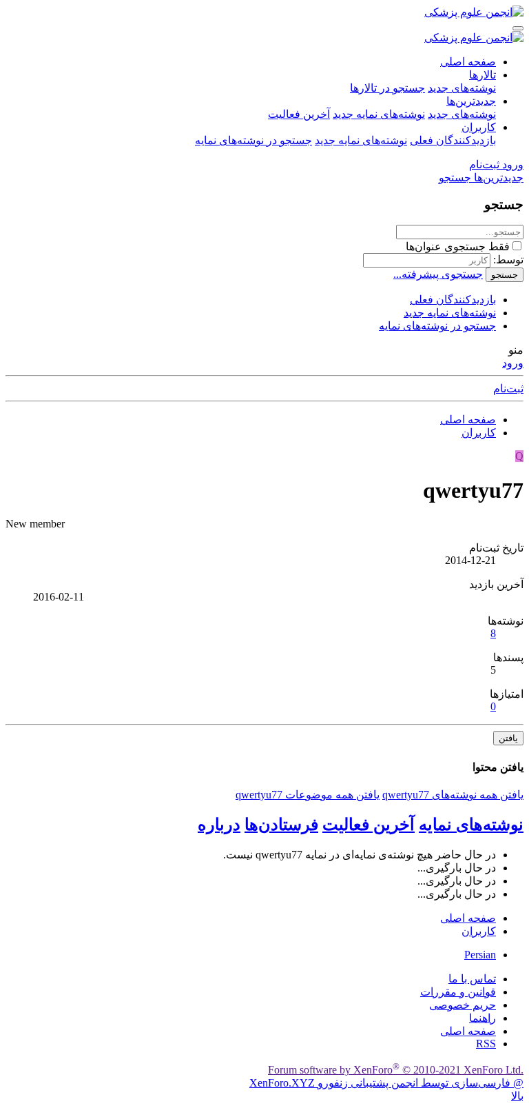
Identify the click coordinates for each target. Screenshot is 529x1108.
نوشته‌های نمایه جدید (379, 114)
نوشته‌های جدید (462, 88)
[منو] (517, 28)
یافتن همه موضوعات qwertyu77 (308, 794)
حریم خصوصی (462, 1005)
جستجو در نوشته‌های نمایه (253, 140)
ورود (512, 363)
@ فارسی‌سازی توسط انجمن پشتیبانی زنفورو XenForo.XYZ (386, 1083)
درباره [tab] (219, 825)
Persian (480, 954)
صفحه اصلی (468, 62)
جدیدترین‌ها (471, 101)
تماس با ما (472, 979)
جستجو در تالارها (387, 88)
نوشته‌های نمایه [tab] (471, 825)
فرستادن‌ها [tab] (281, 825)
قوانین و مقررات (458, 992)
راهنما (482, 1018)
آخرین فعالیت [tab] (368, 825)
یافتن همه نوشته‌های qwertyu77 (452, 794)
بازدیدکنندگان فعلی (453, 140)
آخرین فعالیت (299, 114)
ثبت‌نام (508, 388)
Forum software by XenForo (395, 1070)
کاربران (478, 127)
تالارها (482, 75)
